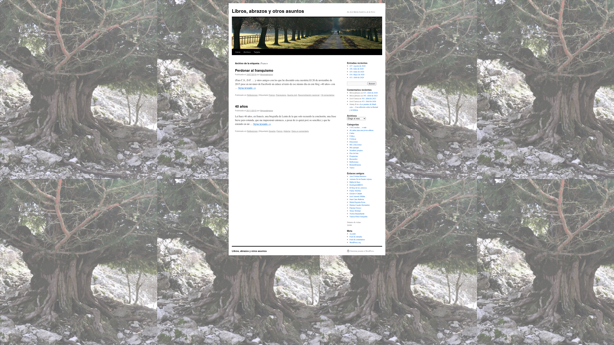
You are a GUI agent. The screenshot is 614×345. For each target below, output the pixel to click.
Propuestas (354, 156)
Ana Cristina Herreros (358, 176)
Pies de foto (354, 153)
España (272, 131)
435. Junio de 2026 (357, 71)
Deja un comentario (300, 131)
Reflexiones (252, 95)
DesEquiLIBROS (356, 185)
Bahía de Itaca (355, 182)
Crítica (352, 136)
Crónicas (353, 139)
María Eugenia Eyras (357, 202)
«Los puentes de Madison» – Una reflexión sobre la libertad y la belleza (364, 107)
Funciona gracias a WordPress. (362, 251)
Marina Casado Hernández (360, 205)
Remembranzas (355, 164)
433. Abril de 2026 (357, 77)
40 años (241, 106)
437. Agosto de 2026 (358, 66)
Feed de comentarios (357, 239)
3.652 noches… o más (358, 127)
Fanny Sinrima (355, 190)
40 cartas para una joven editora (361, 130)
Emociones (354, 141)
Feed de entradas (356, 236)
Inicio (237, 52)
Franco (272, 95)
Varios (352, 167)
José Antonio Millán (357, 196)
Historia (286, 131)
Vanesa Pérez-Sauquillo (358, 216)
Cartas (352, 133)
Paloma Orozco (355, 208)
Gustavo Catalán (356, 193)
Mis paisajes (354, 147)
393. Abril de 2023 (370, 95)
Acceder (353, 233)
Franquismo (281, 95)
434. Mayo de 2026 (357, 74)
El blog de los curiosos (358, 187)
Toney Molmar (355, 210)
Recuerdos (354, 159)
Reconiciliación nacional (308, 95)
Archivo (247, 52)
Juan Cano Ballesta (357, 199)
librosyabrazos (266, 74)
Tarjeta (257, 52)
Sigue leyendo (247, 87)
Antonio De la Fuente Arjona (361, 179)
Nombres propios (356, 150)
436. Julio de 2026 (357, 68)
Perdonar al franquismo (254, 70)
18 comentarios (327, 95)
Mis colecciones (356, 144)
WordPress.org (355, 242)
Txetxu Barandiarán (357, 213)
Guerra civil (292, 95)
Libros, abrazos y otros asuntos (268, 10)
